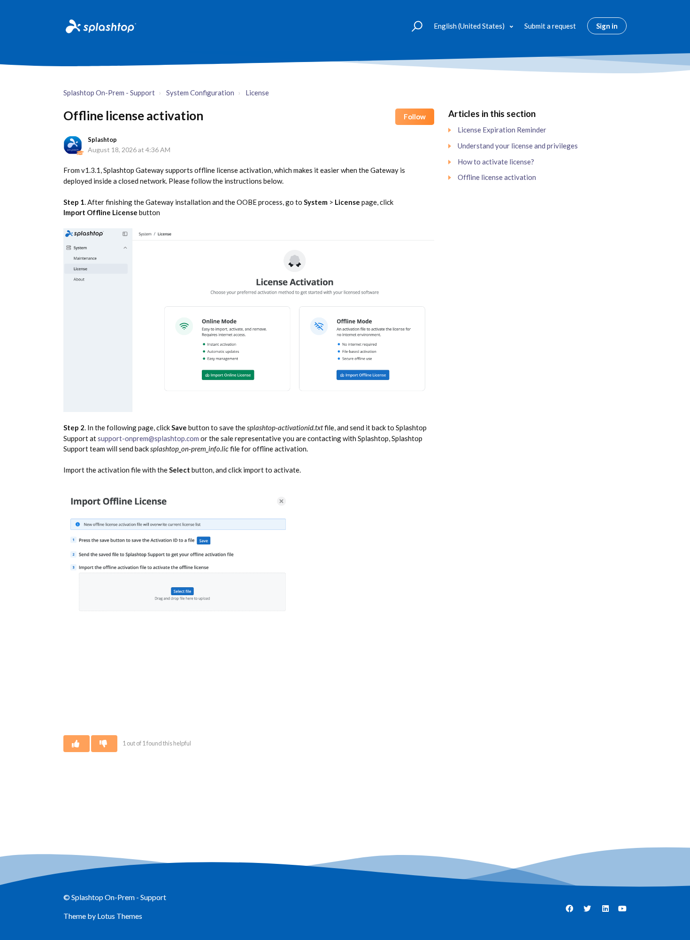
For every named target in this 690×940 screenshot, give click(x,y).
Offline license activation (497, 177)
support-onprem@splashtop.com (148, 438)
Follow (415, 116)
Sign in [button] (607, 26)
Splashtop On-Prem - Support (109, 92)
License (257, 92)
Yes (76, 743)
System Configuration (200, 92)
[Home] (100, 25)
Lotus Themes (119, 915)
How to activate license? (496, 161)
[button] (412, 25)
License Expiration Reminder (502, 129)
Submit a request (550, 26)
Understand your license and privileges (518, 145)
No (104, 743)
